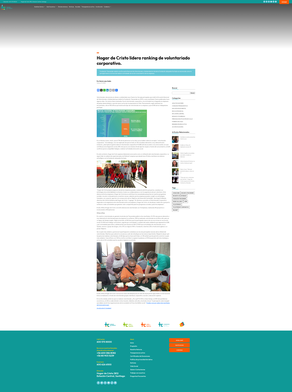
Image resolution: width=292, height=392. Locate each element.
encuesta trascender (187, 193)
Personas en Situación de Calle (182, 119)
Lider (185, 201)
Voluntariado (177, 204)
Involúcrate (99, 7)
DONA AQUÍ (179, 340)
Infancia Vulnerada (178, 116)
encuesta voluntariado (180, 195)
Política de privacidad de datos (141, 359)
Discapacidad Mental (179, 108)
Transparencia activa (87, 7)
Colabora (107, 7)
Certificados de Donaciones (140, 356)
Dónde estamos (63, 7)
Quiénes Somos (39, 7)
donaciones (176, 193)
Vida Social (134, 366)
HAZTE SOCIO (179, 345)
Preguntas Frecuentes (138, 376)
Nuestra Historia (136, 349)
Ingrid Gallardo (177, 201)
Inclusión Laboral (178, 113)
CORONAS (179, 350)
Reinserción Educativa (179, 124)
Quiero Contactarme (137, 369)
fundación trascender (179, 198)
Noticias (71, 7)
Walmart (175, 210)
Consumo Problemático (180, 106)
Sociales (77, 7)
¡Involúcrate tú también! (104, 308)
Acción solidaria (177, 127)
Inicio (132, 343)
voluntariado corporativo (181, 207)
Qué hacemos (51, 7)
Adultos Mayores (177, 103)
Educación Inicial (177, 111)
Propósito (133, 346)
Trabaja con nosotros (137, 373)
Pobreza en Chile (177, 121)
